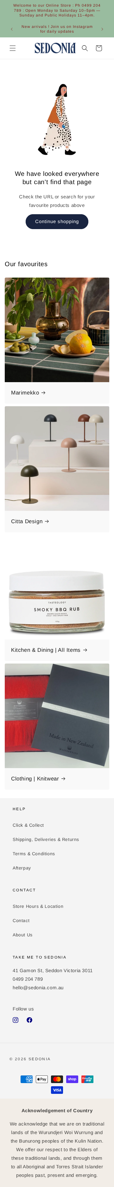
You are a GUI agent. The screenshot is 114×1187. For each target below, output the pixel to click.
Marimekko (25, 393)
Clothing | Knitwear (35, 779)
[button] (13, 48)
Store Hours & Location (38, 906)
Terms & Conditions (34, 853)
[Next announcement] (102, 29)
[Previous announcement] (12, 29)
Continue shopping (57, 221)
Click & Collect (28, 825)
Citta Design (26, 521)
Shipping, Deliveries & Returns (46, 839)
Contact (21, 920)
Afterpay (22, 867)
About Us (23, 934)
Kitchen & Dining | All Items (46, 650)
